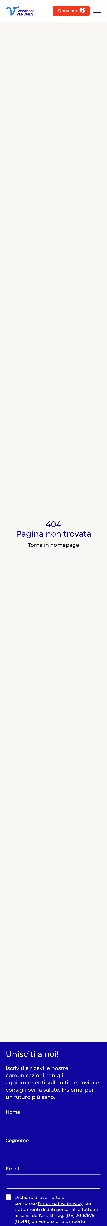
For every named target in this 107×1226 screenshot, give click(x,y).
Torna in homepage (53, 545)
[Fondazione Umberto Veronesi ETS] (20, 11)
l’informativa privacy (60, 1203)
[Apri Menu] (95, 11)
